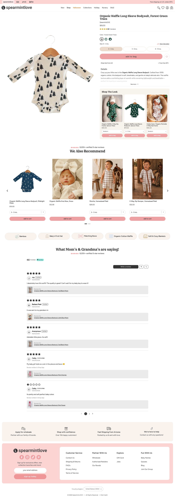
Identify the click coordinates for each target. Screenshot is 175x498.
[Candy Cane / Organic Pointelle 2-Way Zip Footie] (157, 108)
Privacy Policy (71, 469)
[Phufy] (24, 2)
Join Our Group (147, 469)
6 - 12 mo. (158, 49)
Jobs (118, 462)
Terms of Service (72, 473)
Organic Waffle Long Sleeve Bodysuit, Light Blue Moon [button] (51, 318)
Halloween (77, 8)
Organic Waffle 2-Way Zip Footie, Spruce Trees (110, 125)
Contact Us (70, 458)
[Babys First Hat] (31, 2)
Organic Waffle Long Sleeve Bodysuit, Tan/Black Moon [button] (51, 291)
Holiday (97, 8)
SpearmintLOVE (105, 22)
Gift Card (120, 458)
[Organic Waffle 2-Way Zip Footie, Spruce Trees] (112, 108)
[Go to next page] (93, 413)
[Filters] (141, 266)
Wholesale (96, 458)
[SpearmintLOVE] (8, 2)
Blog (142, 465)
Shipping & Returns (73, 462)
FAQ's (68, 465)
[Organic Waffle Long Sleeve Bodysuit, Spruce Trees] (134, 108)
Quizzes (144, 462)
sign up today (30, 476)
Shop (69, 8)
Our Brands (96, 465)
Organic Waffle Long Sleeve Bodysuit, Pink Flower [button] (49, 405)
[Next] (167, 191)
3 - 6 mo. (134, 49)
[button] (69, 7)
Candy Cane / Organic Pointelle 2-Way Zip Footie (157, 125)
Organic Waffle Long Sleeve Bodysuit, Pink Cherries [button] (50, 375)
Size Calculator (164, 44)
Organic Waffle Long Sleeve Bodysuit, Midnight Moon (27, 202)
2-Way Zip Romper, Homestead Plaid (143, 201)
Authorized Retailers (100, 462)
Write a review (126, 267)
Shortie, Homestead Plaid (99, 201)
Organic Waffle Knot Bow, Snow (61, 201)
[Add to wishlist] (167, 56)
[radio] (102, 39)
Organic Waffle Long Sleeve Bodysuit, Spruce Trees (133, 125)
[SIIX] (17, 2)
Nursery (105, 8)
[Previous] (7, 191)
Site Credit (104, 495)
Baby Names (146, 458)
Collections (87, 8)
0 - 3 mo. (111, 49)
